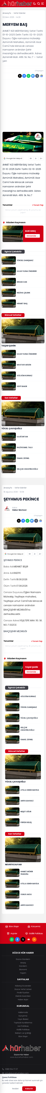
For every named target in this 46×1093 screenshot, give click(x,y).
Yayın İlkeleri (23, 1019)
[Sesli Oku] (31, 158)
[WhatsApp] (11, 939)
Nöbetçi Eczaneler (23, 986)
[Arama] (38, 3)
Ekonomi (23, 969)
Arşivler (13, 933)
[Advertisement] (23, 106)
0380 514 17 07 (11, 1069)
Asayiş (23, 962)
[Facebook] (17, 939)
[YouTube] (28, 939)
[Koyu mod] (34, 3)
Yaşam (23, 973)
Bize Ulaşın (14, 926)
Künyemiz (35, 926)
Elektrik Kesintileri (23, 996)
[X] (23, 939)
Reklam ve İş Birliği (23, 1033)
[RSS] (34, 939)
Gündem (23, 966)
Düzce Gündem (23, 959)
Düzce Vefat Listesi (23, 989)
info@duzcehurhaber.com (17, 1073)
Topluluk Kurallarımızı (23, 1022)
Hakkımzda (23, 1012)
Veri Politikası (23, 1026)
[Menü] (42, 3)
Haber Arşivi (23, 999)
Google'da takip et (14, 158)
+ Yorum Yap (37, 205)
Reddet (15, 1088)
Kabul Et (29, 1088)
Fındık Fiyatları (23, 992)
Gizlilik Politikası (36, 933)
